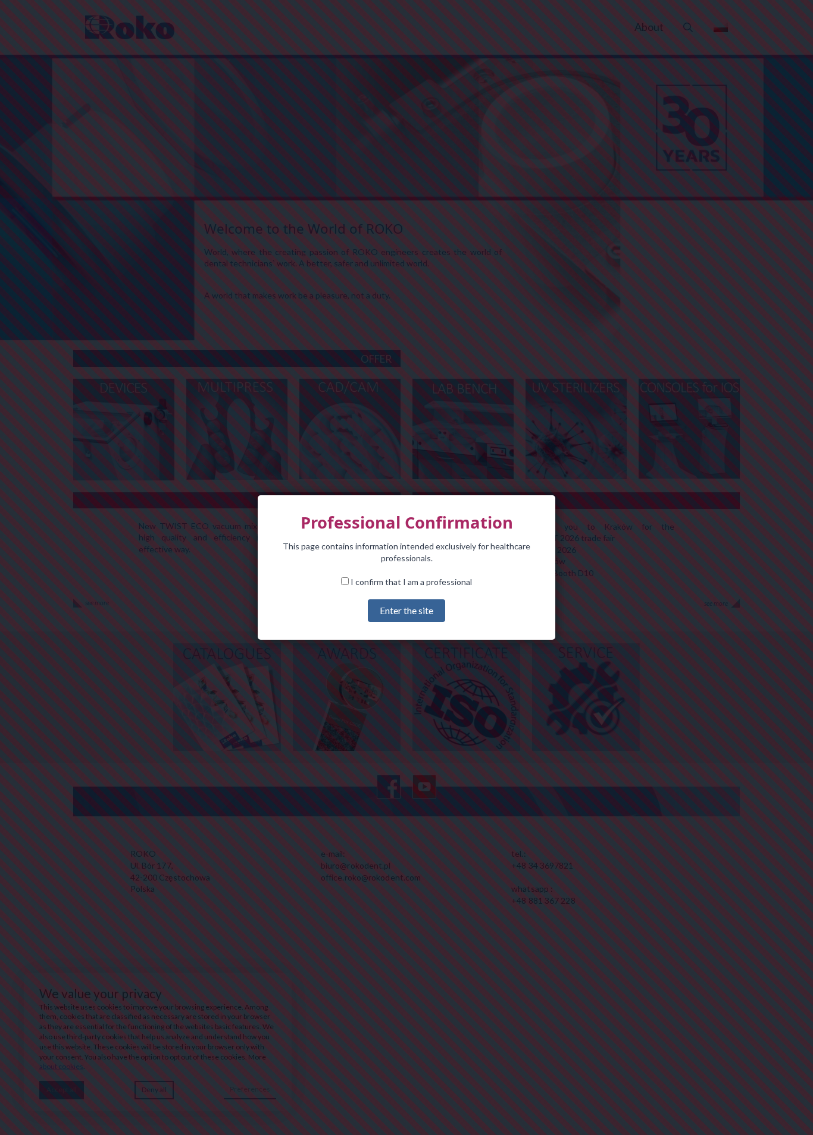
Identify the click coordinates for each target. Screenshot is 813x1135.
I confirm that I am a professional (410, 582)
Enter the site (406, 610)
